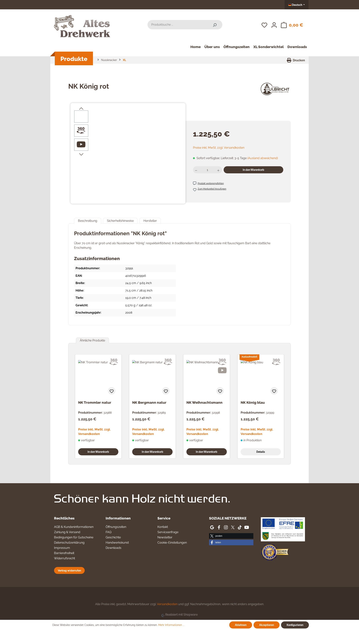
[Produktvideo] (81, 144)
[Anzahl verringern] (196, 169)
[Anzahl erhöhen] (218, 169)
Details (260, 451)
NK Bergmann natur (149, 402)
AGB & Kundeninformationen (73, 527)
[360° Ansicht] (81, 130)
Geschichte (113, 537)
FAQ (108, 532)
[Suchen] (214, 24)
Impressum (62, 548)
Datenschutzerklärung (69, 542)
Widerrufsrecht (64, 558)
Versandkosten (167, 604)
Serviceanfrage (167, 532)
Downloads (113, 548)
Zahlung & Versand (67, 532)
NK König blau (253, 402)
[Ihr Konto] (274, 25)
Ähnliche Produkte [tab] (92, 340)
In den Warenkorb (253, 169)
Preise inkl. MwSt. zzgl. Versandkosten (218, 147)
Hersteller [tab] (150, 221)
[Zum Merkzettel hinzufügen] (111, 391)
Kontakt (162, 527)
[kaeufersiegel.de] (275, 552)
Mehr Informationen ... (171, 624)
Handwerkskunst (117, 542)
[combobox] (177, 24)
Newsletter (164, 537)
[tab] (87, 220)
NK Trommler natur (94, 402)
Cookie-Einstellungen (172, 542)
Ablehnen (240, 624)
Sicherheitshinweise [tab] (120, 221)
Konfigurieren (295, 624)
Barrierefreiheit (64, 553)
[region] (127, 151)
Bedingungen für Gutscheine (73, 537)
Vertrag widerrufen (69, 570)
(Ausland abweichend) (262, 158)
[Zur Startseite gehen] (82, 24)
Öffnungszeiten (116, 527)
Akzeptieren (266, 624)
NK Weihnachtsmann (204, 402)
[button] (231, 536)
